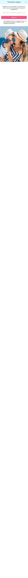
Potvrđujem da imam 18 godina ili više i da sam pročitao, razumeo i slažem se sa (15, 22)
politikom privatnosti (9, 23)
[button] (25, 2)
